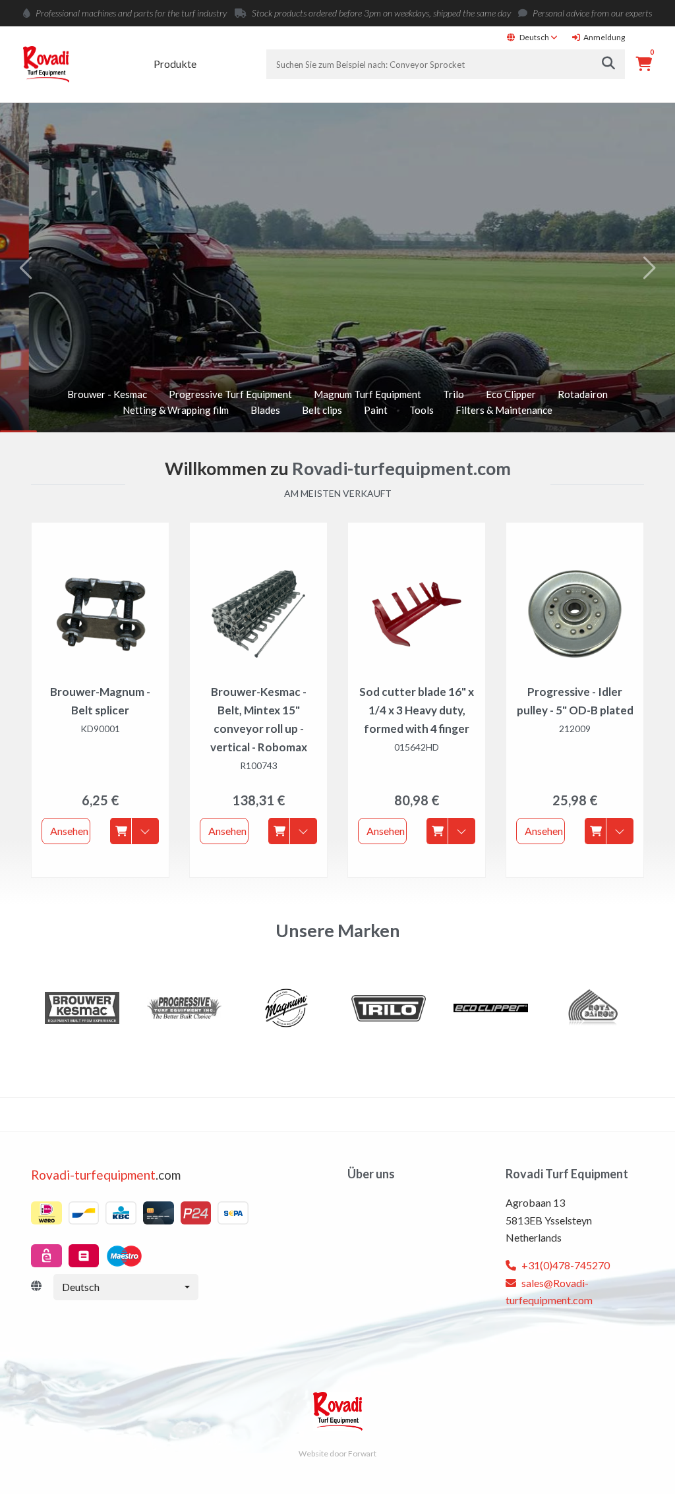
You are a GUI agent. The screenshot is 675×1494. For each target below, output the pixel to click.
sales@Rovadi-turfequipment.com (549, 1291)
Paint (376, 410)
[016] (593, 1008)
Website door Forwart (337, 1453)
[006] (286, 1008)
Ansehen (69, 830)
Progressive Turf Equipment (230, 394)
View (57, 285)
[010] (491, 1008)
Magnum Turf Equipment (367, 394)
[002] (82, 1008)
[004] (184, 1008)
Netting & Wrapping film (176, 410)
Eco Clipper (511, 394)
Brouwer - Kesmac (107, 394)
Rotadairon (583, 394)
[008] (389, 1008)
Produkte (175, 63)
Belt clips (322, 410)
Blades (265, 410)
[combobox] (125, 1287)
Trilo (453, 394)
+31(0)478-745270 (564, 1265)
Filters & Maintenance (503, 410)
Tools (421, 410)
